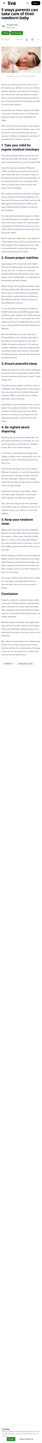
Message (18, 33)
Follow (5, 33)
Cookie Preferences (26, 1439)
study (5, 308)
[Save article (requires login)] (32, 39)
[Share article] (26, 39)
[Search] (27, 3)
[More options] (38, 39)
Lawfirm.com (30, 226)
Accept (11, 1439)
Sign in (35, 3)
